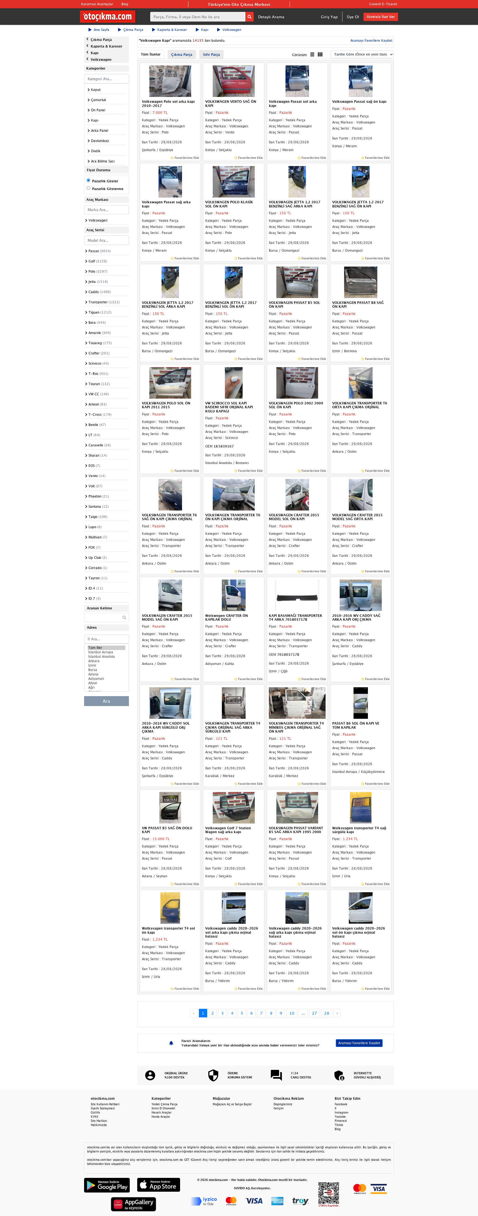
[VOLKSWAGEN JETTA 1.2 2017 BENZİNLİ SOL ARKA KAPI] (170, 281)
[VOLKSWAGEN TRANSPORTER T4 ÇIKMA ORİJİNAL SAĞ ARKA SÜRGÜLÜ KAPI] (234, 702)
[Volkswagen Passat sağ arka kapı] (170, 181)
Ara (106, 701)
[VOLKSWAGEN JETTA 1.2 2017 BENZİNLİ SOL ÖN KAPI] (234, 281)
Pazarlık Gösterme (107, 189)
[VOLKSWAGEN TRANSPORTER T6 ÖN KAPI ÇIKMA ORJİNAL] (234, 494)
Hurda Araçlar (161, 1116)
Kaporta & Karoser (172, 30)
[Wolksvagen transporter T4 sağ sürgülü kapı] (361, 807)
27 (314, 1013)
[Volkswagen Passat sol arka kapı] (297, 80)
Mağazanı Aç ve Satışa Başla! (232, 1104)
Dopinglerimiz (283, 1104)
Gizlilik (95, 1112)
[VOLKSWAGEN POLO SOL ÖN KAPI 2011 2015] (170, 382)
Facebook (341, 1104)
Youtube (340, 1116)
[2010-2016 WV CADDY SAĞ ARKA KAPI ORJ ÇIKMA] (361, 594)
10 (291, 1013)
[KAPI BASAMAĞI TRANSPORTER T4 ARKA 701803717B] (297, 594)
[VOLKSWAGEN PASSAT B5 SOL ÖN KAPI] (297, 281)
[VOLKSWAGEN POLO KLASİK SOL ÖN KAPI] (234, 181)
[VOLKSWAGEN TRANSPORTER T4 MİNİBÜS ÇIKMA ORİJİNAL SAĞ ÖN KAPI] (297, 702)
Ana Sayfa (101, 30)
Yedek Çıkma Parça (165, 1104)
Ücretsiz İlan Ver (381, 17)
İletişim (279, 1108)
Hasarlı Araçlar (162, 1112)
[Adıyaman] (106, 679)
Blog (124, 4)
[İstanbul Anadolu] (106, 656)
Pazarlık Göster (105, 181)
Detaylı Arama (271, 16)
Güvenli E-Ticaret (383, 4)
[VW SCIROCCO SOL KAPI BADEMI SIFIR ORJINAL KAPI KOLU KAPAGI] (234, 382)
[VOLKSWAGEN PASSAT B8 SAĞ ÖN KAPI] (361, 281)
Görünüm (299, 55)
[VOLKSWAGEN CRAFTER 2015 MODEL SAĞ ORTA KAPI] (361, 494)
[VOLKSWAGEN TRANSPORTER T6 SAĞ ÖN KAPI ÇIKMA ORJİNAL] (170, 494)
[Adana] (106, 674)
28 (326, 1013)
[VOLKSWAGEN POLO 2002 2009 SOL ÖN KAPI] (297, 382)
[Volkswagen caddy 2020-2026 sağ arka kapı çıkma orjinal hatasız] (297, 907)
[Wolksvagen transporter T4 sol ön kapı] (170, 907)
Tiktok (339, 1124)
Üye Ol (353, 16)
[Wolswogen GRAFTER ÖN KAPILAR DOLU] (234, 594)
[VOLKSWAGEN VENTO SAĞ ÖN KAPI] (234, 80)
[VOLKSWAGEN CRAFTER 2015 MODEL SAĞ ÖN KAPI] (170, 594)
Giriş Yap (329, 16)
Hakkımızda (99, 1124)
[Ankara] (106, 661)
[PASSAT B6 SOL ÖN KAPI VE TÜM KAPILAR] (361, 702)
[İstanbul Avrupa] (106, 652)
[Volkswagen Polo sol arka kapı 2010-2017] (170, 80)
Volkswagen (231, 30)
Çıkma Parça (133, 30)
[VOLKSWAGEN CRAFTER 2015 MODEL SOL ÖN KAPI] (297, 494)
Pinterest (341, 1120)
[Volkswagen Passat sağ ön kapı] (361, 80)
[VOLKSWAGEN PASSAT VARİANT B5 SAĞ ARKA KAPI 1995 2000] (297, 807)
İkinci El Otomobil (163, 1108)
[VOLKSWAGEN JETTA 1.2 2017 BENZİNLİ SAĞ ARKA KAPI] (297, 181)
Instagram (341, 1112)
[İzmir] (106, 665)
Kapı (204, 30)
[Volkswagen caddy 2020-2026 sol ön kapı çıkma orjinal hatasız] (361, 907)
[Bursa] (106, 670)
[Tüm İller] (106, 648)
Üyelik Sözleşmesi (103, 1108)
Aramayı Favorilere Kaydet (359, 1043)
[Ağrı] (106, 687)
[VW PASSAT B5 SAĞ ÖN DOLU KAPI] (170, 807)
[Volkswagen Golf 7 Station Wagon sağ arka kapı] (234, 807)
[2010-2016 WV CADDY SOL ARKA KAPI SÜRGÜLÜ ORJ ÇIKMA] (170, 702)
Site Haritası (99, 1120)
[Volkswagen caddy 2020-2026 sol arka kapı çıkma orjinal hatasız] (234, 907)
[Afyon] (106, 683)
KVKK (94, 1116)
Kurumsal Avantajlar (97, 4)
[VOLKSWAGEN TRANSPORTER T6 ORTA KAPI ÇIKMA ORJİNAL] (361, 382)
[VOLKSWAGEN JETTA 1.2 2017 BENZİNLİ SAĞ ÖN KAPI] (361, 181)
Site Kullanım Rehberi (105, 1104)
